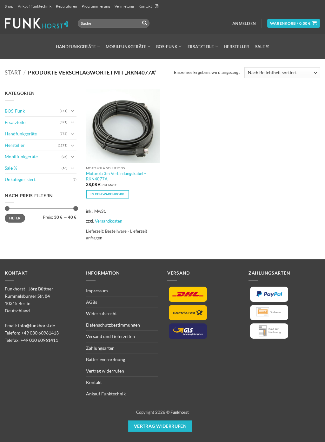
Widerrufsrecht (101, 313)
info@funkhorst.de (36, 325)
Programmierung (96, 6)
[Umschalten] (72, 110)
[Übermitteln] (144, 23)
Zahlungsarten (100, 348)
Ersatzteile (201, 46)
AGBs (91, 302)
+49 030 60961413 (40, 332)
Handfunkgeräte (76, 46)
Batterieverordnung (105, 359)
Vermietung (124, 6)
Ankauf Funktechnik (34, 6)
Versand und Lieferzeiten (110, 336)
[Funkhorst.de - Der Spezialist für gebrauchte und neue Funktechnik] (36, 23)
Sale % (262, 46)
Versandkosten (108, 221)
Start (13, 72)
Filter (15, 218)
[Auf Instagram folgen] (156, 6)
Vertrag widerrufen (105, 371)
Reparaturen (66, 6)
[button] (244, 23)
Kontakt (145, 6)
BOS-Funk (166, 46)
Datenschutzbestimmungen (113, 325)
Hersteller (236, 46)
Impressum (97, 290)
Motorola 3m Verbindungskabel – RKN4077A (116, 176)
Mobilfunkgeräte (126, 46)
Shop (9, 6)
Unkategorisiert (20, 179)
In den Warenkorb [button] (107, 194)
